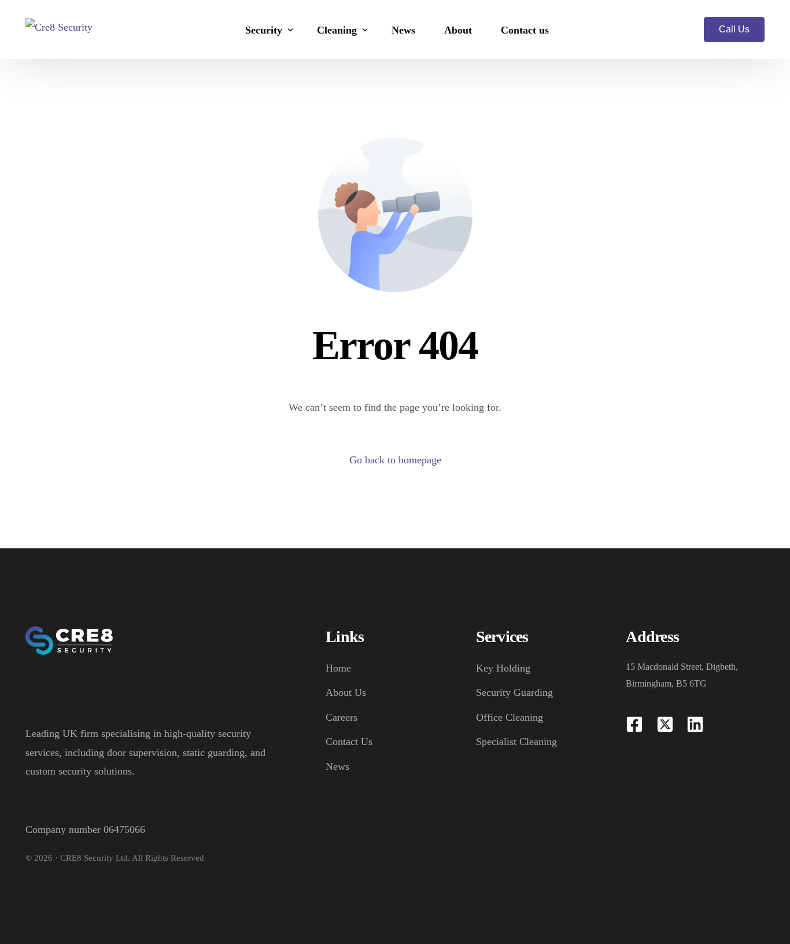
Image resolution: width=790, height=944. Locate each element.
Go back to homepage (395, 460)
